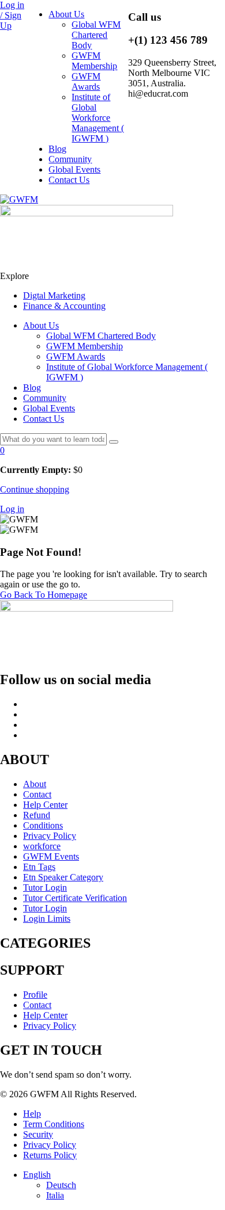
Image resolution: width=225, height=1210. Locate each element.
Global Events (74, 169)
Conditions (43, 825)
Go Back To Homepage (43, 595)
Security (38, 1134)
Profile (35, 994)
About (34, 784)
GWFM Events (51, 856)
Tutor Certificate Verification (75, 898)
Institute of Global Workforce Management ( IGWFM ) (98, 117)
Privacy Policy (49, 836)
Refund (36, 815)
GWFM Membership (94, 61)
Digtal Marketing (54, 295)
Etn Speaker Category (63, 877)
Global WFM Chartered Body (96, 35)
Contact (37, 794)
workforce (42, 846)
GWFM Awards (86, 81)
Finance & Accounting (64, 306)
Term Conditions (53, 1124)
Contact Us (68, 180)
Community (70, 159)
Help (32, 1114)
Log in (12, 509)
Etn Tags (39, 867)
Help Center (45, 805)
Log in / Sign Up (12, 15)
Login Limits (46, 918)
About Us (66, 14)
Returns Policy (50, 1155)
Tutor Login (45, 887)
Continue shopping (34, 489)
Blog (57, 149)
